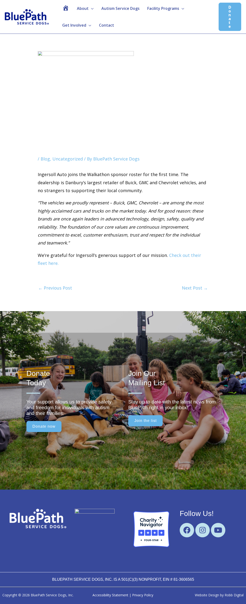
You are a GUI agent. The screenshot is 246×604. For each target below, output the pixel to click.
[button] (85, 8)
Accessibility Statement (110, 595)
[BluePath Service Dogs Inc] (94, 529)
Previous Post (55, 288)
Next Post (195, 288)
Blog (45, 159)
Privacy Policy (142, 595)
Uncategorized (67, 159)
